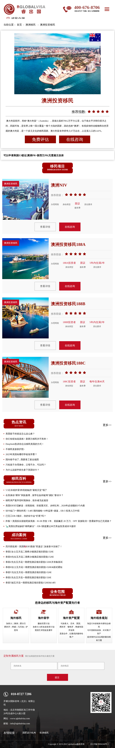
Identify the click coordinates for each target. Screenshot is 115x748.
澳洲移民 (31, 24)
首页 (19, 24)
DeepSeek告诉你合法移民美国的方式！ (25, 444)
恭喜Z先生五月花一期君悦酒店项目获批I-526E (28, 577)
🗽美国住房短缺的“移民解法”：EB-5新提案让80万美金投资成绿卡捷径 (41, 526)
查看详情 (45, 226)
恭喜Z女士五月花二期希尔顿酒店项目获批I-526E (30, 551)
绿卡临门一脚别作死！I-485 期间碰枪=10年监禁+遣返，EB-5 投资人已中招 (42, 511)
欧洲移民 (44, 733)
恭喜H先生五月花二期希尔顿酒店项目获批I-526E (30, 557)
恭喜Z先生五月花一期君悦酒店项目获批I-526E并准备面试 (34, 562)
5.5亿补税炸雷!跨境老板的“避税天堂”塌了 (26, 490)
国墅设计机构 (29, 733)
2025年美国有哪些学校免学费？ (21, 454)
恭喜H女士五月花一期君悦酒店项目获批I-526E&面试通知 (34, 567)
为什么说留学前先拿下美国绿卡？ (22, 470)
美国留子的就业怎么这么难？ (20, 433)
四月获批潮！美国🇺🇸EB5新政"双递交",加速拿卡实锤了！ (34, 546)
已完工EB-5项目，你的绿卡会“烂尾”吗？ (26, 516)
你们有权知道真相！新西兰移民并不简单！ (27, 439)
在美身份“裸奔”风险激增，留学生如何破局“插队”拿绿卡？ (34, 495)
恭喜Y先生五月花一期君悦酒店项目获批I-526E (29, 572)
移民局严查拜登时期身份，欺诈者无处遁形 (27, 500)
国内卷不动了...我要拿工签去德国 (22, 459)
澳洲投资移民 (47, 24)
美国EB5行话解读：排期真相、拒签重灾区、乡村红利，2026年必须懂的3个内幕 (45, 505)
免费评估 (40, 139)
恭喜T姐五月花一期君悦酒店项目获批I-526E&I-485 (31, 582)
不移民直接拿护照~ (15, 449)
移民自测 (18, 19)
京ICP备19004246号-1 (99, 744)
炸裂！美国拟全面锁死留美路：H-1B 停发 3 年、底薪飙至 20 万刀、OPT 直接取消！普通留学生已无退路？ (58, 521)
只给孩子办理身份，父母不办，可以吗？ (26, 464)
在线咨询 (74, 139)
